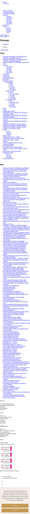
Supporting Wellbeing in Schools (11, 387)
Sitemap (5, 141)
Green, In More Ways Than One (11, 300)
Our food (8, 29)
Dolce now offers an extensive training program (15, 340)
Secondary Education (8, 12)
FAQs (11, 85)
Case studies (6, 73)
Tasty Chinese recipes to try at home (12, 357)
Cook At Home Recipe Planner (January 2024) (15, 281)
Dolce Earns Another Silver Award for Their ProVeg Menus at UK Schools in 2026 (16, 193)
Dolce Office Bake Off (9, 310)
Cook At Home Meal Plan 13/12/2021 (12, 326)
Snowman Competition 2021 (10, 327)
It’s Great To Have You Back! (10, 382)
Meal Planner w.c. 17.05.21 (10, 341)
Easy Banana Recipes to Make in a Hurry (13, 293)
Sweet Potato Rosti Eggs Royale (11, 354)
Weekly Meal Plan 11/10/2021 (10, 336)
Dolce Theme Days (8, 290)
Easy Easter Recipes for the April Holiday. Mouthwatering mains (14, 297)
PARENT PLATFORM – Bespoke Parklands (14, 125)
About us (8, 16)
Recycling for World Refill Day (11, 285)
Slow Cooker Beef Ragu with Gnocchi (13, 347)
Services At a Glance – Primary (11, 139)
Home (4, 108)
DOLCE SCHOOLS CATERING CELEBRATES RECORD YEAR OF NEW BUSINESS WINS (16, 168)
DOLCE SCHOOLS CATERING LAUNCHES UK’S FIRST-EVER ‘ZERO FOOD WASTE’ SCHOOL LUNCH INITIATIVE (15, 175)
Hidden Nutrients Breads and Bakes (12, 353)
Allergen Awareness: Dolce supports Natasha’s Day (16, 212)
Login (4, 2)
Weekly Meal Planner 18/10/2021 (11, 334)
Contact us (6, 75)
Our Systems (13, 89)
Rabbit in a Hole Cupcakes (10, 351)
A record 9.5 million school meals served (13, 394)
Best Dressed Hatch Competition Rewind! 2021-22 (16, 311)
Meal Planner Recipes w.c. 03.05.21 (12, 344)
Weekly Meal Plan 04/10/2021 (11, 337)
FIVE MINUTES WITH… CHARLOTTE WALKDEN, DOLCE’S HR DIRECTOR (14, 236)
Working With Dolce (8, 158)
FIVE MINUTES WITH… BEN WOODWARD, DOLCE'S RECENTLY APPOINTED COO (16, 272)
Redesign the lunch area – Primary (12, 137)
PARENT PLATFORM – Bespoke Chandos (14, 124)
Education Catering (8, 81)
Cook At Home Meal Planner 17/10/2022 (13, 308)
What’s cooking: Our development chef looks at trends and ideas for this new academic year (15, 214)
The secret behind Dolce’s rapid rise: (12, 211)
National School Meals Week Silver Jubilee (14, 396)
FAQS (8, 32)
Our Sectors (9, 18)
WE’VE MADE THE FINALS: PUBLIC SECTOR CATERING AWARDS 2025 (16, 230)
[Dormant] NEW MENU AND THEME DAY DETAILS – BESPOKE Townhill (15, 60)
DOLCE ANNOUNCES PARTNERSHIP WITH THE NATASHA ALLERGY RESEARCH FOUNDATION (16, 264)
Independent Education (9, 13)
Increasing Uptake (14, 94)
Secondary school (10, 99)
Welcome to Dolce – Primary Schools (12, 147)
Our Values (9, 22)
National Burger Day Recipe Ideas (12, 317)
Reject (15, 510)
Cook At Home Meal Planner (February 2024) (15, 280)
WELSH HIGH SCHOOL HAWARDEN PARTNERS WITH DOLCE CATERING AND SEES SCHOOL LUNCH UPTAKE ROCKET (15, 242)
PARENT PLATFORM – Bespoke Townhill (14, 127)
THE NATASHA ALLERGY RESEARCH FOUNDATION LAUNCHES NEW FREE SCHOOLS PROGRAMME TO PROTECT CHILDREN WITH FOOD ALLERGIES (14, 247)
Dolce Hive (6, 25)
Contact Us (6, 3)
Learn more (19, 500)
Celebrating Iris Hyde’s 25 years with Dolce (14, 178)
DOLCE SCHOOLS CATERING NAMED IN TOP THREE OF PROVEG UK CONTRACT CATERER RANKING (15, 189)
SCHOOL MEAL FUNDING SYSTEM (13, 270)
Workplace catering (8, 152)
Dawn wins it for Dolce (9, 397)
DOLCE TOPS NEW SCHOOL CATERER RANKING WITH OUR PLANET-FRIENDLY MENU (15, 253)
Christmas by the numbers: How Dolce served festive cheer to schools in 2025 (14, 196)
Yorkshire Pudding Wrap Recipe (11, 359)
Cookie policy (6, 76)
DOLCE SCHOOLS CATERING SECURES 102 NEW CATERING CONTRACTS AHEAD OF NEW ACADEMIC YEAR (16, 218)
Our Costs (12, 86)
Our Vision (9, 23)
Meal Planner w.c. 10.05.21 (10, 343)
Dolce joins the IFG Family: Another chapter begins (16, 209)
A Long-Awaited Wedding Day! (11, 333)
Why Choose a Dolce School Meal (12, 151)
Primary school (10, 91)
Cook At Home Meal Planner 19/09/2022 (13, 313)
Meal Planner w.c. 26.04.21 (10, 349)
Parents (8, 28)
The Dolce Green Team (9, 287)
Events (11, 83)
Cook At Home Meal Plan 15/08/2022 (12, 318)
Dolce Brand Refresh (8, 78)
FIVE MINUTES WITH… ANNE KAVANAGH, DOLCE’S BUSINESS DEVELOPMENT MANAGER (16, 199)
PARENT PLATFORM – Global (11, 128)
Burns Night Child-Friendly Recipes (12, 360)
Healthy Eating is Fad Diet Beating (12, 291)
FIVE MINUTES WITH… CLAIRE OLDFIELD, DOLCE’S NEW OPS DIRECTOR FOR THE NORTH (16, 260)
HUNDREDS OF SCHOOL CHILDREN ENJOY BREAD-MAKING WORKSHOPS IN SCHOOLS (16, 233)
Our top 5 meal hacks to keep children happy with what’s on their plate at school (15, 207)
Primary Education (8, 10)
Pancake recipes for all (9, 356)
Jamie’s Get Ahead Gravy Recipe (11, 380)
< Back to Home (4, 49)
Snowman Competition (9, 386)
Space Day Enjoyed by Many (10, 331)
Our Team (9, 20)
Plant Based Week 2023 (9, 288)
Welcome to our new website (10, 389)
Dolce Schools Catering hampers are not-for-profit (15, 361)
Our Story (8, 19)
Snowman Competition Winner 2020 (12, 376)
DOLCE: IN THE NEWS (9, 182)
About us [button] (5, 15)
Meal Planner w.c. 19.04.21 (10, 350)
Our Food (12, 88)
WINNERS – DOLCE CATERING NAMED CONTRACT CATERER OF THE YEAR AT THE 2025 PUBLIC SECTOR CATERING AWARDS (16, 227)
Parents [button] (5, 26)
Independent (9, 82)
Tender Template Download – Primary (13, 142)
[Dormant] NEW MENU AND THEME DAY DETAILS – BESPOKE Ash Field (15, 57)
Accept (15, 506)
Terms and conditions (8, 144)
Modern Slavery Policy (9, 111)
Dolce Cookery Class (8, 390)
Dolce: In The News (8, 224)
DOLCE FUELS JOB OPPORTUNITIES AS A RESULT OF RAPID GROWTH (15, 275)
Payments (8, 30)
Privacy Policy (7, 135)
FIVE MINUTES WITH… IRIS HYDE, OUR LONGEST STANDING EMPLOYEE (15, 267)
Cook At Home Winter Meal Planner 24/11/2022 (15, 304)
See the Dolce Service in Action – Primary (14, 138)
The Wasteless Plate (8, 145)
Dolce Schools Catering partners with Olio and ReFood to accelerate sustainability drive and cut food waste (15, 185)
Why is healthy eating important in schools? (14, 346)
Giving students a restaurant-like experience (14, 338)
